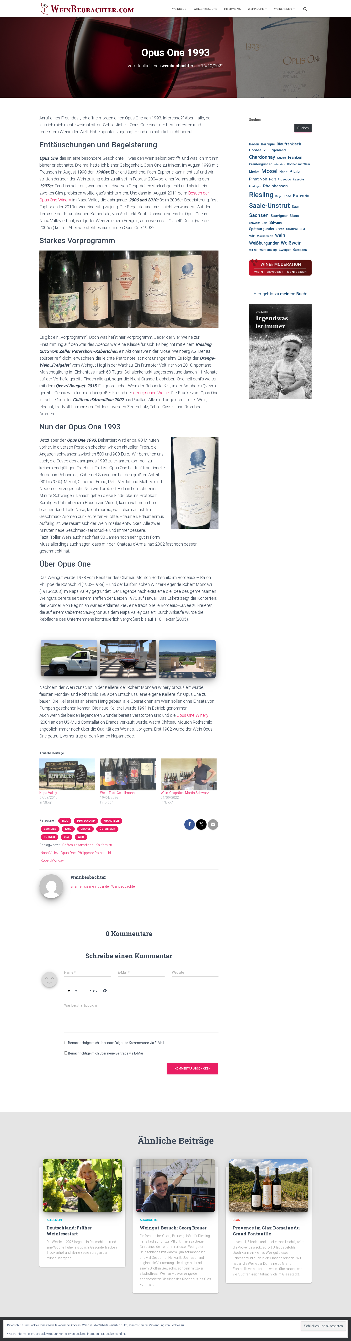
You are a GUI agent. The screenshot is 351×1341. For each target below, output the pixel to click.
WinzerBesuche (205, 8)
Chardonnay (262, 157)
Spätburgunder (262, 229)
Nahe (283, 172)
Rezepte (298, 179)
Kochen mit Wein (298, 164)
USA (66, 837)
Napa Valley (48, 793)
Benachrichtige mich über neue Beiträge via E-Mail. (106, 1053)
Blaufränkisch (289, 144)
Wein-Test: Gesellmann (117, 793)
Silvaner (276, 222)
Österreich (107, 829)
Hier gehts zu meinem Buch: (280, 293)
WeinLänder (283, 8)
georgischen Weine (151, 392)
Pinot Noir (258, 179)
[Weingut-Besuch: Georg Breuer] (175, 1185)
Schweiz (254, 223)
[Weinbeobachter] (87, 9)
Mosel (269, 171)
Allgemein (54, 1220)
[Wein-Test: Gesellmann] (128, 774)
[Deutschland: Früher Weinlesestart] (82, 1185)
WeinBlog (179, 8)
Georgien (50, 829)
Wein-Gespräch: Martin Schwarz (185, 793)
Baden (254, 144)
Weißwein (291, 243)
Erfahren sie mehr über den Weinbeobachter (103, 886)
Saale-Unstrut (269, 206)
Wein (81, 837)
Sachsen (259, 215)
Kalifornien (104, 845)
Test (302, 229)
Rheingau (255, 186)
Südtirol (292, 229)
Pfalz (294, 171)
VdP (252, 236)
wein (280, 235)
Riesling (261, 195)
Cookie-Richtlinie (116, 1334)
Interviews (232, 8)
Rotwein (49, 837)
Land (68, 829)
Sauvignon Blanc (285, 216)
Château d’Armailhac (77, 845)
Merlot (254, 172)
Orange (85, 829)
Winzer (253, 249)
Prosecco (284, 179)
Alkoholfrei (149, 1220)
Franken (295, 157)
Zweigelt (285, 249)
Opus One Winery (192, 715)
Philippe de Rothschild (94, 853)
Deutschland (86, 820)
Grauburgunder (260, 164)
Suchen (255, 120)
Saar (295, 207)
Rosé (287, 196)
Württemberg (268, 249)
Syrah (280, 229)
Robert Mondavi (52, 860)
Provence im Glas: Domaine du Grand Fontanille (266, 1231)
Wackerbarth (265, 236)
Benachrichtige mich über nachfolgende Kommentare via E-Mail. (116, 1043)
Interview (279, 164)
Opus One (68, 853)
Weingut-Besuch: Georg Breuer (173, 1228)
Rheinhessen (275, 186)
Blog (65, 820)
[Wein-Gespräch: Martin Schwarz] (189, 774)
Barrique (268, 144)
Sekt (264, 223)
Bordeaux (257, 150)
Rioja (278, 196)
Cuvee (281, 157)
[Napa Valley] (67, 774)
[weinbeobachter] (51, 886)
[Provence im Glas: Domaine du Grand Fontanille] (268, 1185)
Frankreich (111, 820)
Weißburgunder (264, 243)
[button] (266, 8)
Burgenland (276, 150)
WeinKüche (256, 8)
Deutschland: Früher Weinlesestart (69, 1231)
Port (272, 179)
